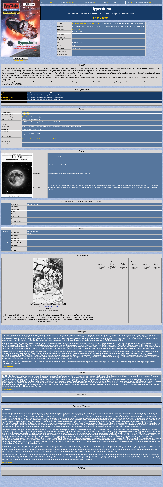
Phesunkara (43, 139)
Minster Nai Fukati (7, 97)
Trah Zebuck (5, 93)
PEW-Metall (34, 139)
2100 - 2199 (95, 23)
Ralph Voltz (25, 112)
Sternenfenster (76, 29)
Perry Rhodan (5, 99)
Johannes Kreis (7, 366)
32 (73, 23)
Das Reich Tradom (80, 23)
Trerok (3, 95)
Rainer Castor (101, 17)
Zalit (54, 139)
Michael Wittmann (27, 114)
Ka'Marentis (25, 139)
